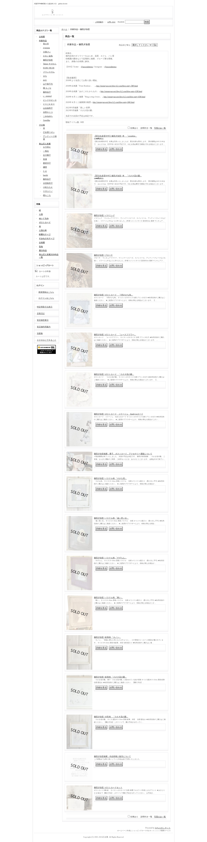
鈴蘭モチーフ (45, 234)
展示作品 (43, 250)
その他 (42, 125)
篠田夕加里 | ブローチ (103, 255)
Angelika (46, 120)
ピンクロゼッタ (50, 100)
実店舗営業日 (43, 320)
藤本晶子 (47, 92)
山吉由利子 (48, 108)
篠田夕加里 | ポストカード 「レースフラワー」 (115, 334)
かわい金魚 (48, 56)
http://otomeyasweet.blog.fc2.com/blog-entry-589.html (117, 86)
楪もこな (47, 195)
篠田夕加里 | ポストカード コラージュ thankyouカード (118, 414)
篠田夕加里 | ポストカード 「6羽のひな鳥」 (113, 295)
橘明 (45, 167)
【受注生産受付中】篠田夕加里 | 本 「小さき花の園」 (118, 176)
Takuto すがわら (49, 64)
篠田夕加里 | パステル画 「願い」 (108, 597)
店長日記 (41, 313)
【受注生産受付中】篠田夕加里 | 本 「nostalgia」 (115, 136)
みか (45, 80)
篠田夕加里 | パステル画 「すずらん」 (110, 558)
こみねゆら (48, 116)
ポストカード (45, 222)
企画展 (42, 37)
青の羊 (46, 44)
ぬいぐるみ (44, 218)
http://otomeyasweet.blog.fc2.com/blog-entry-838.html (124, 97)
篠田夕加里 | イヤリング (104, 215)
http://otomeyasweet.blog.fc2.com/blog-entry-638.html (121, 91)
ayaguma (46, 48)
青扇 (45, 159)
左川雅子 (47, 155)
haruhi (45, 175)
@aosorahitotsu (87, 67)
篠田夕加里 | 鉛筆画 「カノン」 (107, 637)
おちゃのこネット (163, 828)
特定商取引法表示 (44, 307)
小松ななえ (48, 187)
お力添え (47, 147)
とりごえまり (49, 104)
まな (45, 76)
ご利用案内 (99, 22)
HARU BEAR (48, 68)
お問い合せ (111, 22)
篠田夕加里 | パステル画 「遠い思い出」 (111, 518)
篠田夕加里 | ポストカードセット (108, 787)
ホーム (64, 29)
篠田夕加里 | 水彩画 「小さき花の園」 (111, 717)
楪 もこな (47, 88)
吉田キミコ (48, 112)
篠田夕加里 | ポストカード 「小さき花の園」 (114, 374)
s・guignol (47, 96)
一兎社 (46, 151)
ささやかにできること (46, 340)
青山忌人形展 (45, 144)
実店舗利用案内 (43, 327)
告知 (41, 246)
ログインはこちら (46, 298)
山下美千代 (48, 84)
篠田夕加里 (48, 60)
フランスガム (49, 72)
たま (45, 171)
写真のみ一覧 (160, 128)
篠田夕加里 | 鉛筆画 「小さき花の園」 (110, 677)
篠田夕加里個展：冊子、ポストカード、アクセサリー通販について (123, 454)
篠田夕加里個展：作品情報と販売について (112, 756)
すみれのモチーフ (46, 238)
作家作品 (43, 41)
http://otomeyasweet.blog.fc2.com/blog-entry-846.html (113, 102)
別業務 (40, 333)
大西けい (47, 52)
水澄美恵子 (48, 183)
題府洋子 (47, 163)
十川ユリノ (48, 191)
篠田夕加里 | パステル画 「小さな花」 (110, 478)
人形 (41, 214)
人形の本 (43, 230)
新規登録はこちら (46, 292)
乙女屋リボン (49, 132)
